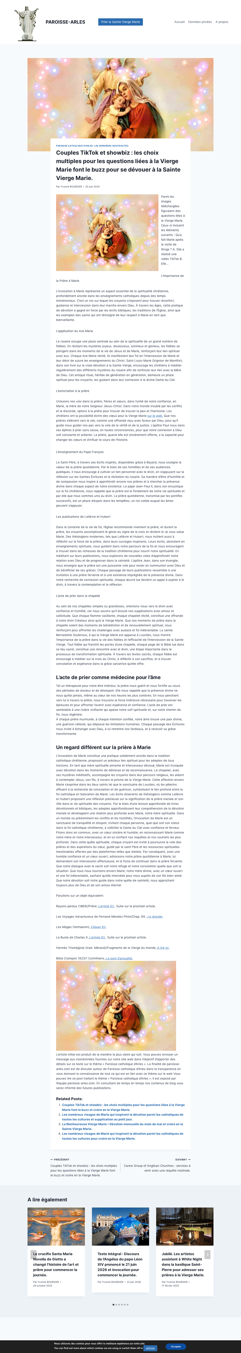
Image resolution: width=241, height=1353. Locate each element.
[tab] (113, 1305)
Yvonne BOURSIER (71, 186)
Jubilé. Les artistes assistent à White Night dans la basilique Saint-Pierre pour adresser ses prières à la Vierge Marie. (183, 1264)
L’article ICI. (106, 906)
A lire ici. (163, 948)
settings (150, 1348)
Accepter (176, 1346)
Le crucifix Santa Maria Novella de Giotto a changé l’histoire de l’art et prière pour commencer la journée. (56, 1264)
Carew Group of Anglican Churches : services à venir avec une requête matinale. (157, 1165)
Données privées (200, 22)
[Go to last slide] (34, 1254)
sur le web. (155, 416)
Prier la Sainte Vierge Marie (120, 22)
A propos (222, 22)
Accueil (179, 22)
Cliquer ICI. (98, 927)
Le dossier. (155, 916)
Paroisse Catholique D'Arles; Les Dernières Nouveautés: (92, 145)
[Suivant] (207, 1254)
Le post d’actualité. (119, 958)
